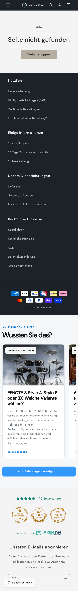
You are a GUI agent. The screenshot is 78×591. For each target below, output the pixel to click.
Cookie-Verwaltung (20, 266)
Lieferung (14, 186)
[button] (8, 5)
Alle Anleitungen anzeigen (39, 471)
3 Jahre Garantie (18, 143)
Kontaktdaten (16, 230)
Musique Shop (43, 307)
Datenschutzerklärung (21, 257)
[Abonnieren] (65, 578)
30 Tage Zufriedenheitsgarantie (28, 152)
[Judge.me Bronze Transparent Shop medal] (20, 515)
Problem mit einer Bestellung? (27, 118)
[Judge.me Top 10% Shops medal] (39, 515)
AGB (11, 248)
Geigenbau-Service (20, 195)
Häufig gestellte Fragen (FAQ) (27, 100)
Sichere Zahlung (18, 161)
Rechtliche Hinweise (21, 239)
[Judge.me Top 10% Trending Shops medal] (58, 515)
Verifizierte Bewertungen (24, 109)
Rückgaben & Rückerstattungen (27, 204)
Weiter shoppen (39, 54)
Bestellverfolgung (19, 91)
